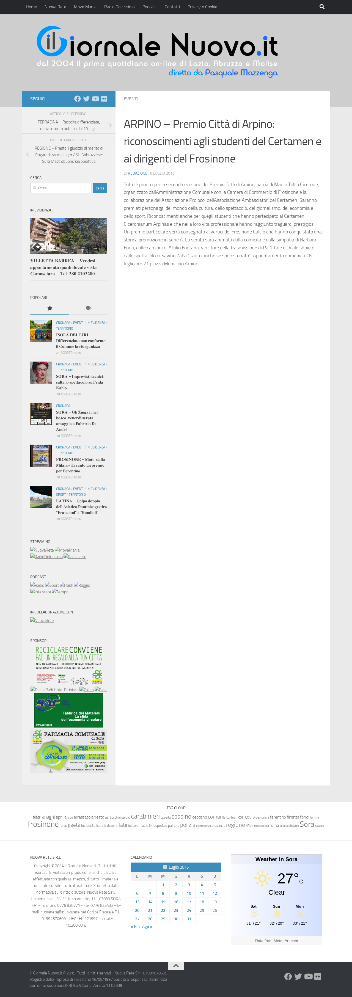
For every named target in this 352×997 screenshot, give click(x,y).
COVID (250, 817)
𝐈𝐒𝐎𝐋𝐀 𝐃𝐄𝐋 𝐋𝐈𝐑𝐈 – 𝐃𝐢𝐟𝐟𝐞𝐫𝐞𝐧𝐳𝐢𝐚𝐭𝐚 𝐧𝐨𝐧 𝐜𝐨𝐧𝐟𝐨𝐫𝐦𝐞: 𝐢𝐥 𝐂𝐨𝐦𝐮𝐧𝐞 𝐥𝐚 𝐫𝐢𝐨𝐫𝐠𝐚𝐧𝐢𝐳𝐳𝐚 (81, 340)
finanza (293, 817)
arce (70, 817)
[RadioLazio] (75, 556)
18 (202, 901)
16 (176, 901)
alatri (37, 817)
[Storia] (40, 592)
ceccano (199, 817)
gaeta (74, 825)
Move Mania (85, 6)
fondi (304, 817)
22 (163, 910)
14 (150, 901)
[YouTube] (95, 98)
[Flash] (66, 585)
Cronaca (63, 323)
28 (150, 918)
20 (137, 910)
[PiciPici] (68, 683)
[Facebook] (77, 98)
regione (235, 824)
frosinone (43, 824)
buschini (115, 817)
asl (107, 817)
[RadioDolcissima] (46, 556)
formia (314, 817)
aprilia (61, 817)
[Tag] (88, 309)
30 (176, 918)
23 (176, 910)
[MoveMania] (67, 550)
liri (151, 826)
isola (99, 826)
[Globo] (86, 689)
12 (215, 893)
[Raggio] (82, 585)
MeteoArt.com (286, 940)
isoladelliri (111, 826)
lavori (137, 826)
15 (163, 901)
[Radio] (37, 585)
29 (163, 918)
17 (189, 901)
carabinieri (145, 816)
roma (274, 825)
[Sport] (52, 585)
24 (189, 910)
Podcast (149, 6)
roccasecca (261, 826)
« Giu (135, 926)
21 (150, 910)
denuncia (262, 817)
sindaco (293, 826)
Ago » (147, 926)
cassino (181, 816)
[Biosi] (101, 689)
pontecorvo (203, 826)
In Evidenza (96, 323)
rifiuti (249, 826)
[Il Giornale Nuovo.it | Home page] (157, 52)
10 (189, 893)
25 (202, 910)
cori (241, 817)
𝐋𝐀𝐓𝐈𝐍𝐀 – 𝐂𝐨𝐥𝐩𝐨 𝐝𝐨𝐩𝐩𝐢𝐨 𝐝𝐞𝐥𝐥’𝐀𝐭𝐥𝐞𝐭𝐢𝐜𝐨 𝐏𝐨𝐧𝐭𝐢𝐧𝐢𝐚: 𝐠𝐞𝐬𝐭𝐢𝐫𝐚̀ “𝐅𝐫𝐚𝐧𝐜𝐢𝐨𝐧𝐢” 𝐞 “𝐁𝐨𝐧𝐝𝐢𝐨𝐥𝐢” (81, 506)
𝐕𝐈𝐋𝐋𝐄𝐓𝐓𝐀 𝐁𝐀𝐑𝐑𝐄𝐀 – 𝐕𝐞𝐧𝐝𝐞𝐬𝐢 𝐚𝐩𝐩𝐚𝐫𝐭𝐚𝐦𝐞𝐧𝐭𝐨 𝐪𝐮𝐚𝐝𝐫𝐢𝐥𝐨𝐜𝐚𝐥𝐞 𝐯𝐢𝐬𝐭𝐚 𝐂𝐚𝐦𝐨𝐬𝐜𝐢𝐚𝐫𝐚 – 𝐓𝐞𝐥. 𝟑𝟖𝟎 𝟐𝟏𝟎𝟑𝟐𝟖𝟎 (63, 267)
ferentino (278, 817)
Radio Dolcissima (119, 6)
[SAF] (68, 726)
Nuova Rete (55, 6)
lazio (144, 826)
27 (137, 918)
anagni (48, 817)
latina (125, 825)
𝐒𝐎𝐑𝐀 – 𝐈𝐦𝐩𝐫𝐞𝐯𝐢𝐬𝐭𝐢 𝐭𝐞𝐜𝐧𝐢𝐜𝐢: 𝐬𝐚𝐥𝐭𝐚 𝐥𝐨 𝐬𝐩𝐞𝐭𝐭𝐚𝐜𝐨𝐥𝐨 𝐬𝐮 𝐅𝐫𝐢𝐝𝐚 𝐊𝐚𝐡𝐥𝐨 (80, 382)
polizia (187, 825)
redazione (137, 173)
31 (189, 918)
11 (202, 893)
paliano (173, 825)
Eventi (131, 98)
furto (63, 826)
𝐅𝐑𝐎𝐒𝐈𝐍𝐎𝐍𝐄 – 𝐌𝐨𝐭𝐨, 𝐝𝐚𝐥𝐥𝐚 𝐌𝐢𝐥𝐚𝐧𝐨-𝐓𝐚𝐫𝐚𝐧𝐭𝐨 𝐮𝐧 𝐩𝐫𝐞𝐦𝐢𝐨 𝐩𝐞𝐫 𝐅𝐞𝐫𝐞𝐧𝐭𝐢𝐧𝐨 (80, 465)
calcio (125, 817)
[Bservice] (68, 771)
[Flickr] (104, 98)
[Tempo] (60, 592)
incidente (88, 826)
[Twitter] (86, 98)
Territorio (64, 329)
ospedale (160, 826)
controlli (231, 817)
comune (217, 817)
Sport (61, 495)
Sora (307, 824)
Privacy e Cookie (202, 6)
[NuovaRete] (42, 550)
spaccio (319, 826)
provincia (218, 826)
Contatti (172, 6)
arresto (97, 817)
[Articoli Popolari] (49, 309)
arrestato (82, 817)
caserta (166, 817)
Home (31, 6)
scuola (284, 826)
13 (137, 901)
